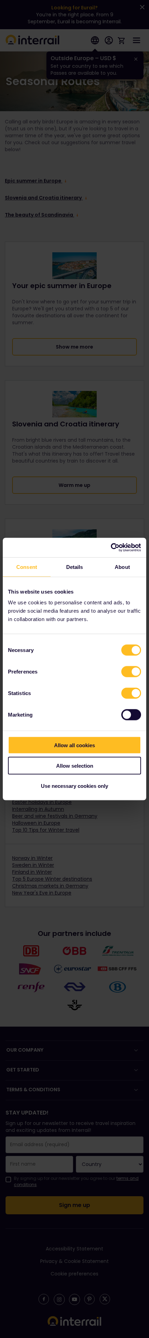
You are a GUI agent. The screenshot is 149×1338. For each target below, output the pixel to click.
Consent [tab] (26, 567)
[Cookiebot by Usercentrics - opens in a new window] (110, 547)
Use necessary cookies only (74, 786)
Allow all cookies (74, 745)
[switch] (131, 671)
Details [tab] (74, 567)
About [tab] (122, 567)
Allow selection (74, 765)
